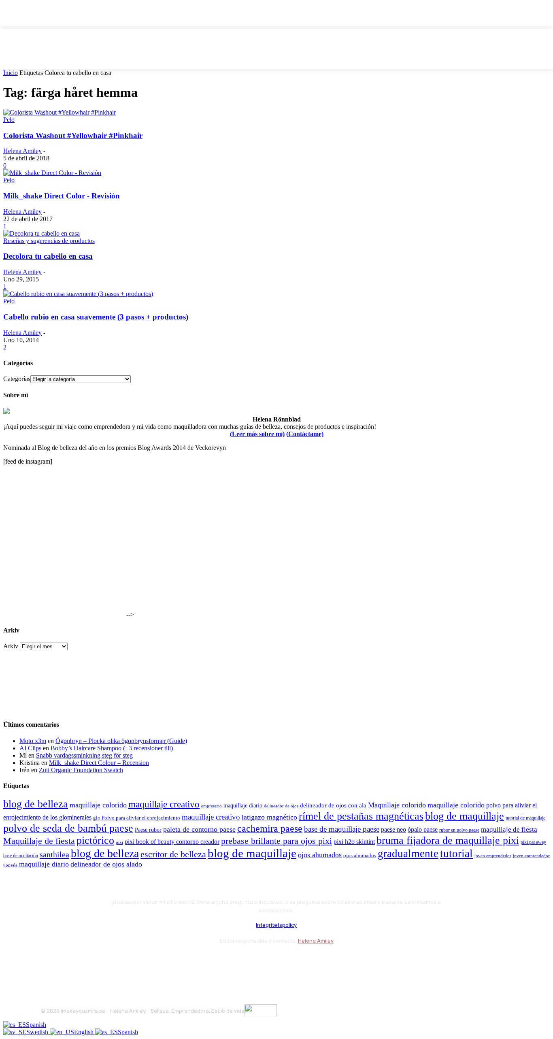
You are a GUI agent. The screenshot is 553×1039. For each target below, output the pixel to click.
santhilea (54, 854)
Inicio (10, 72)
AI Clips (30, 748)
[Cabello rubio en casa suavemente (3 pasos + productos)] (78, 293)
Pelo (9, 119)
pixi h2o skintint (354, 841)
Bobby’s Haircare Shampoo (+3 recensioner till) (112, 748)
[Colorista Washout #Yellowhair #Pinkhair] (59, 112)
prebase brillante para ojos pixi (276, 841)
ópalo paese (423, 829)
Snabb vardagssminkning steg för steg (84, 755)
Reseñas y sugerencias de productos (49, 240)
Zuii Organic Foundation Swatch (81, 769)
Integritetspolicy (276, 925)
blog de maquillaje (464, 816)
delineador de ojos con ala (333, 805)
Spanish (36, 1024)
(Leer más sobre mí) (257, 433)
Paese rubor (148, 829)
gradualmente (408, 853)
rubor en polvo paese (459, 830)
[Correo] (92, 961)
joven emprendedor (492, 855)
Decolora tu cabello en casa (48, 256)
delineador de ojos (281, 805)
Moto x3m (32, 740)
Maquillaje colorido (397, 805)
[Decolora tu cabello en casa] (41, 233)
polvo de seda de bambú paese (68, 828)
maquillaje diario (242, 806)
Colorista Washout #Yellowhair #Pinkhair (73, 135)
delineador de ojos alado (106, 864)
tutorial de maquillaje (525, 818)
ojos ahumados (320, 855)
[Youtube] (135, 961)
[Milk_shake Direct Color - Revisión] (52, 172)
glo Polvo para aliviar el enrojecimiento (136, 818)
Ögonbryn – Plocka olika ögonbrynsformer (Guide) (121, 740)
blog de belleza (35, 804)
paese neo (393, 829)
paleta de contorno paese (199, 829)
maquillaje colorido (98, 805)
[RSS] (113, 961)
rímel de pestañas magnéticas (361, 816)
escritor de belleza (173, 854)
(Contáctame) (304, 433)
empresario (211, 806)
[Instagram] (70, 961)
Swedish (38, 1031)
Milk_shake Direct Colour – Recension (99, 762)
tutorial (456, 853)
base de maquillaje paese (341, 829)
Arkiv (10, 646)
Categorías (16, 378)
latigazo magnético (269, 817)
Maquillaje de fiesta (39, 841)
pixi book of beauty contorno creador (172, 841)
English (84, 1031)
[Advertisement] (64, 566)
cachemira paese (269, 828)
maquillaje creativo (164, 804)
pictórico (95, 840)
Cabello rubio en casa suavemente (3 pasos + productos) (95, 317)
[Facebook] (49, 961)
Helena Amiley (22, 150)
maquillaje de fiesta (509, 829)
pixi (119, 842)
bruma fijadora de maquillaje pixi (447, 840)
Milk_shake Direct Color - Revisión (61, 196)
